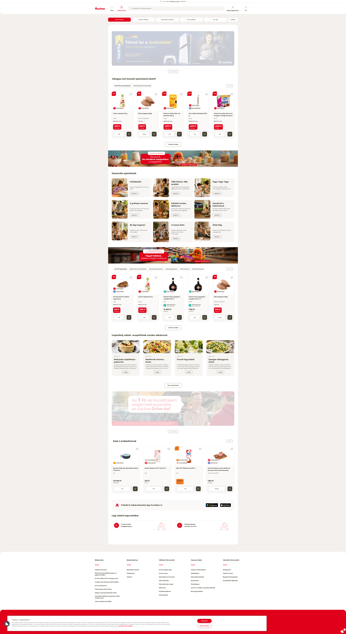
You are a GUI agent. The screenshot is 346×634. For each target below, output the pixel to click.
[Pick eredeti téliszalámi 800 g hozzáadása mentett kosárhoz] (206, 94)
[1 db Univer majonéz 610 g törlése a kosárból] (125, 135)
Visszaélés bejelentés (165, 591)
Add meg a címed (174, 1)
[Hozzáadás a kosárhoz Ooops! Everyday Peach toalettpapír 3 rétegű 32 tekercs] (230, 134)
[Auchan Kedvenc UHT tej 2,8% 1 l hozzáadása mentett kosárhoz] (169, 449)
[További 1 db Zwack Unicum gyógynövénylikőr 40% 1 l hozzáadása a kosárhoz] (175, 316)
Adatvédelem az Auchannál (167, 577)
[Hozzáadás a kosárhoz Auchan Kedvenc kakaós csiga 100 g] (129, 317)
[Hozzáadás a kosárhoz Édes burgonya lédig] (154, 134)
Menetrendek (194, 580)
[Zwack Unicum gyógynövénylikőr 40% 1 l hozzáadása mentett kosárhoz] (181, 277)
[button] (7, 624)
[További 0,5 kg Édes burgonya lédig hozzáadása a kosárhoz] (150, 133)
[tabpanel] (173, 113)
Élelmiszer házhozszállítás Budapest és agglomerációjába (106, 574)
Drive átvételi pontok (101, 585)
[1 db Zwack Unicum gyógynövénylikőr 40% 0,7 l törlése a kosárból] (200, 318)
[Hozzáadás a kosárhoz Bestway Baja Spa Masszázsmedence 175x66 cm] (135, 488)
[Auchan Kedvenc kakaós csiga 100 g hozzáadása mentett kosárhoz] (131, 277)
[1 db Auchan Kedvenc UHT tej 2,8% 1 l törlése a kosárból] (163, 490)
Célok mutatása (204, 626)
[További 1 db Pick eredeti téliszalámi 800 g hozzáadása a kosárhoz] (200, 133)
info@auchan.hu (126, 526)
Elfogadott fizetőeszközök (230, 577)
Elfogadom (204, 621)
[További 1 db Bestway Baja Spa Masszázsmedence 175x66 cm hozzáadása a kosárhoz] (131, 488)
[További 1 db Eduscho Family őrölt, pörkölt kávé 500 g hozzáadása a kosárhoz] (175, 133)
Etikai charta (162, 588)
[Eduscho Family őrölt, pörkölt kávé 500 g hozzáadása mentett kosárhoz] (181, 94)
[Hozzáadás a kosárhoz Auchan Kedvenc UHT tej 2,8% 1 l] (166, 488)
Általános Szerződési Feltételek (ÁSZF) (106, 593)
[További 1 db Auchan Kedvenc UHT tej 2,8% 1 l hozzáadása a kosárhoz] (163, 488)
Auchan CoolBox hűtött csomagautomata (106, 578)
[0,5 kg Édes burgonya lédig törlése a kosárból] (150, 135)
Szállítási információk (101, 570)
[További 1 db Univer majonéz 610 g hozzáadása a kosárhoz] (125, 133)
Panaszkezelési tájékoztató (230, 580)
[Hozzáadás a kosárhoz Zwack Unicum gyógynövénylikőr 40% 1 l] (179, 317)
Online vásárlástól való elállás (103, 601)
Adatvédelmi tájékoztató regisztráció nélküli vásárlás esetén (107, 597)
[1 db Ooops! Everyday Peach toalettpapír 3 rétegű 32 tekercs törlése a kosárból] (226, 135)
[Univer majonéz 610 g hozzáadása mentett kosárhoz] (131, 94)
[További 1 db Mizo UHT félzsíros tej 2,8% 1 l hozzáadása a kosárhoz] (194, 488)
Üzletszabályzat (163, 595)
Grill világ (215, 19)
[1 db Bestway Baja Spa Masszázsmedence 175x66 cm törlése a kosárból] (131, 490)
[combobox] (176, 8)
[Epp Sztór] (225, 505)
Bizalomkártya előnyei (133, 570)
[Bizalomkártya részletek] (165, 305)
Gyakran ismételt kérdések (198, 570)
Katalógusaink (227, 570)
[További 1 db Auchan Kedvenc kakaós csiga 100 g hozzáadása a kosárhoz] (125, 316)
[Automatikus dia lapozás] (173, 71)
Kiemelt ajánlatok (191, 19)
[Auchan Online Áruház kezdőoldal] (100, 8)
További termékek (173, 144)
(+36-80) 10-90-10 (190, 526)
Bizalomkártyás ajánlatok (167, 19)
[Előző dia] (169, 71)
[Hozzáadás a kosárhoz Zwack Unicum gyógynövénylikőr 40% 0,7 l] (204, 317)
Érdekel (126, 372)
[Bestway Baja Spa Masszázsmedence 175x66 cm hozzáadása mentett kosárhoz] (137, 449)
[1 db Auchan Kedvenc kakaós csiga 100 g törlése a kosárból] (125, 318)
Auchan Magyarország (165, 570)
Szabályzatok (131, 573)
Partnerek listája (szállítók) (126, 626)
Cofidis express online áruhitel (103, 589)
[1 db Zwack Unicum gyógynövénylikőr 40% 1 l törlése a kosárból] (175, 318)
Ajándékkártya (195, 573)
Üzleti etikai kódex (164, 580)
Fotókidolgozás (195, 584)
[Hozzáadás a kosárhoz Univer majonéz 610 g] (129, 134)
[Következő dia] (176, 71)
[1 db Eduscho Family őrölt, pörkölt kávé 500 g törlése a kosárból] (175, 135)
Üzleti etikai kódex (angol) (166, 584)
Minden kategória (119, 19)
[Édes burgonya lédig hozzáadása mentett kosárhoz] (156, 94)
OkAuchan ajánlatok (143, 19)
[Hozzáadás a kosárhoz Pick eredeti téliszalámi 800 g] (204, 134)
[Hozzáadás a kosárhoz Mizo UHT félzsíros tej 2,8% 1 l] (198, 488)
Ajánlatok (129, 577)
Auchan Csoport (163, 573)
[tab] (122, 86)
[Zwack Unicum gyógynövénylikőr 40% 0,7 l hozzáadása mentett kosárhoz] (206, 277)
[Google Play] (212, 505)
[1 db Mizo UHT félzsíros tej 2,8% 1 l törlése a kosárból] (194, 490)
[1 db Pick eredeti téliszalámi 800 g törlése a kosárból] (200, 135)
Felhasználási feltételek (197, 577)
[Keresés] (130, 8)
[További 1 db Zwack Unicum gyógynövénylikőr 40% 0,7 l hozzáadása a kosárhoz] (200, 316)
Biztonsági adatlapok (197, 591)
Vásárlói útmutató (228, 573)
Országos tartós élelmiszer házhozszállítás (107, 582)
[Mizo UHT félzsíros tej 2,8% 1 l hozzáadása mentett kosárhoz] (200, 449)
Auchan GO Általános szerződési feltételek (203, 588)
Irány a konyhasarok (173, 385)
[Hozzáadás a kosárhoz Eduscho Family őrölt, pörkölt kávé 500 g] (179, 134)
